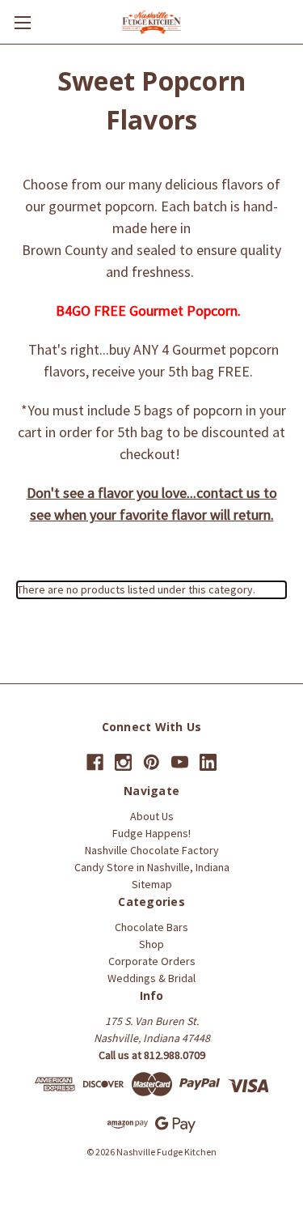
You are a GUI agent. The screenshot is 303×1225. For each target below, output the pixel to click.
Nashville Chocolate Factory (152, 850)
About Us (152, 816)
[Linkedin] (208, 762)
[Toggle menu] (22, 22)
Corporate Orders (152, 961)
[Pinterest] (151, 762)
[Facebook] (94, 762)
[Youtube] (179, 762)
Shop (151, 944)
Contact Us (35, 1167)
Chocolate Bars (151, 927)
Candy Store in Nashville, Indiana (151, 867)
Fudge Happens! (151, 833)
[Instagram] (123, 762)
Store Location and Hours (122, 1167)
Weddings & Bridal (151, 978)
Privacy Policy (217, 1167)
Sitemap (152, 884)
